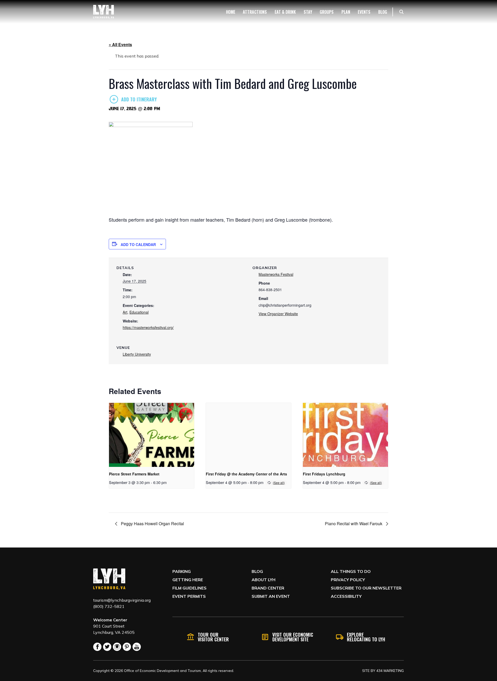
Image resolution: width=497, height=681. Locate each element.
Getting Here (187, 579)
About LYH (263, 579)
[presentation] (151, 435)
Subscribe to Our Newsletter (366, 588)
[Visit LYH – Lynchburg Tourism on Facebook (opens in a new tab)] (97, 647)
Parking (181, 571)
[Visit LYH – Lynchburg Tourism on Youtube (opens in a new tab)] (137, 647)
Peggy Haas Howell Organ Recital (152, 523)
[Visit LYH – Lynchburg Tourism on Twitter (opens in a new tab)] (107, 647)
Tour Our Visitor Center (213, 637)
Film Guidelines (189, 588)
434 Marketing (390, 670)
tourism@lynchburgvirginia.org (122, 600)
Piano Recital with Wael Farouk (354, 523)
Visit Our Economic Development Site (292, 637)
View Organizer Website (278, 313)
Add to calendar (138, 244)
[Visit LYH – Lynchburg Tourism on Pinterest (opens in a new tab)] (127, 647)
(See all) (279, 482)
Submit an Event (271, 596)
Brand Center (268, 588)
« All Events (120, 44)
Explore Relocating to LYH (366, 637)
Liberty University (137, 354)
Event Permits (189, 596)
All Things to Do (351, 571)
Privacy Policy (348, 579)
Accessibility (346, 596)
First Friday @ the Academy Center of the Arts (246, 473)
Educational (139, 312)
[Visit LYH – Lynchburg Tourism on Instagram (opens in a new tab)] (117, 647)
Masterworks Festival (276, 274)
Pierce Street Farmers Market (134, 473)
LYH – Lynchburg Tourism (103, 11)
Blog (257, 571)
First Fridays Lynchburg (324, 473)
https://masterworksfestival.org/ (148, 327)
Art (125, 312)
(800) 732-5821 (109, 606)
